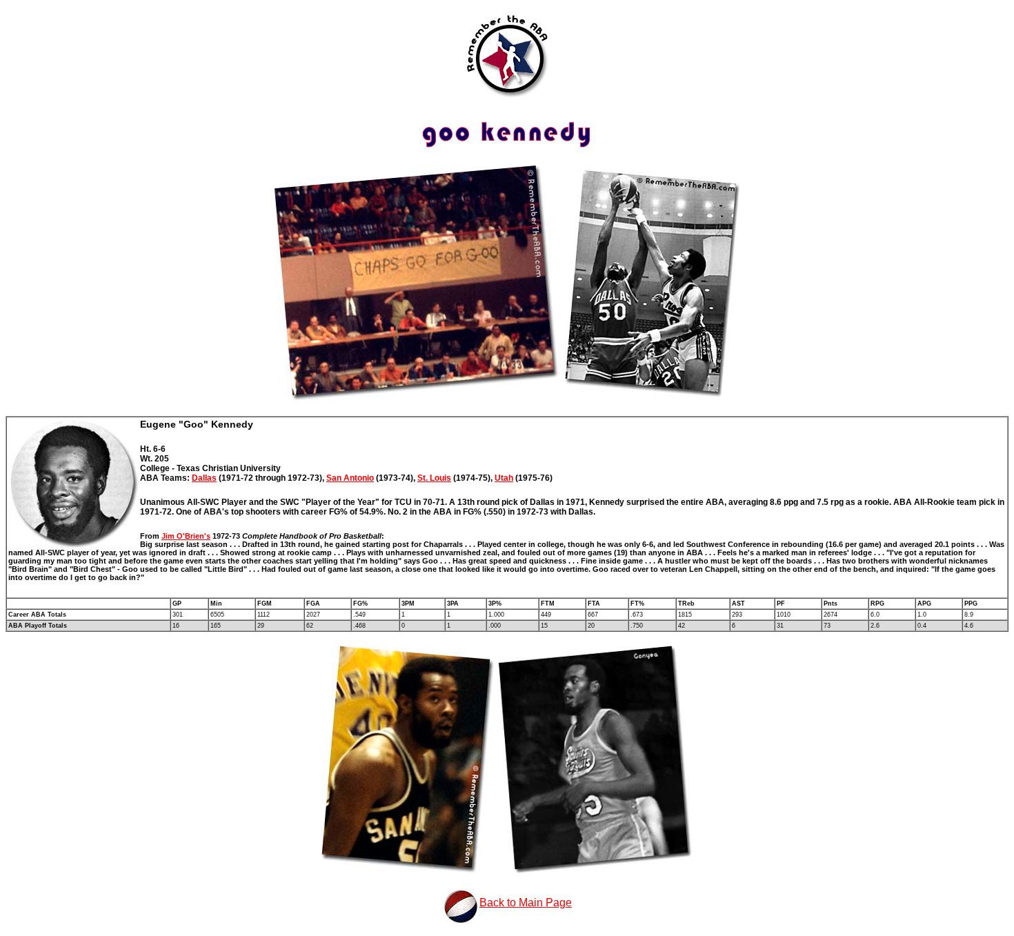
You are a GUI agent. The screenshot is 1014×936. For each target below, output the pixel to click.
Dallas (204, 478)
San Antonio (350, 478)
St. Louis (434, 478)
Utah (504, 478)
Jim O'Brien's (185, 536)
